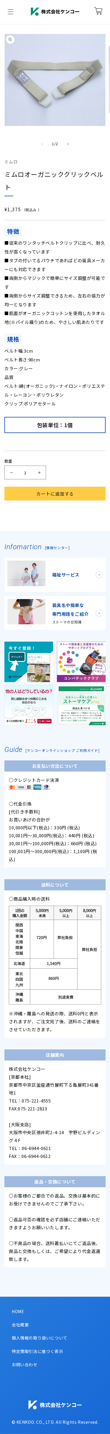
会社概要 (20, 1325)
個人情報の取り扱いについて (39, 1338)
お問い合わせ (25, 1364)
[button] (10, 11)
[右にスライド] (68, 144)
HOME (18, 1311)
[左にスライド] (42, 144)
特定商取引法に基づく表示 (37, 1351)
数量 (8, 461)
